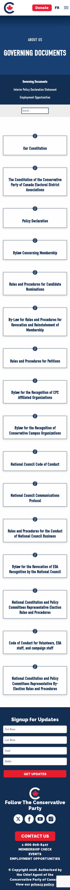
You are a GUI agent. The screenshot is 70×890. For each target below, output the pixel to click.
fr (57, 8)
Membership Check (35, 849)
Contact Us (35, 836)
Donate (42, 8)
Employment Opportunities (35, 97)
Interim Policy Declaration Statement (35, 90)
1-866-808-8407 (35, 845)
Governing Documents (35, 82)
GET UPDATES (35, 774)
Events (35, 854)
